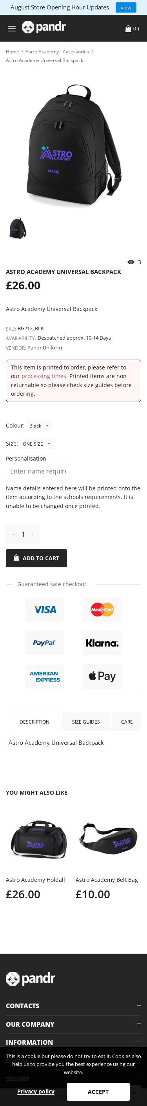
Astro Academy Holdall (35, 879)
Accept (98, 1091)
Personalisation (26, 458)
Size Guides (86, 721)
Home (12, 51)
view (126, 7)
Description (34, 721)
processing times (44, 376)
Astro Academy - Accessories (57, 51)
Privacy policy (35, 1091)
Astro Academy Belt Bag (107, 879)
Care (127, 721)
